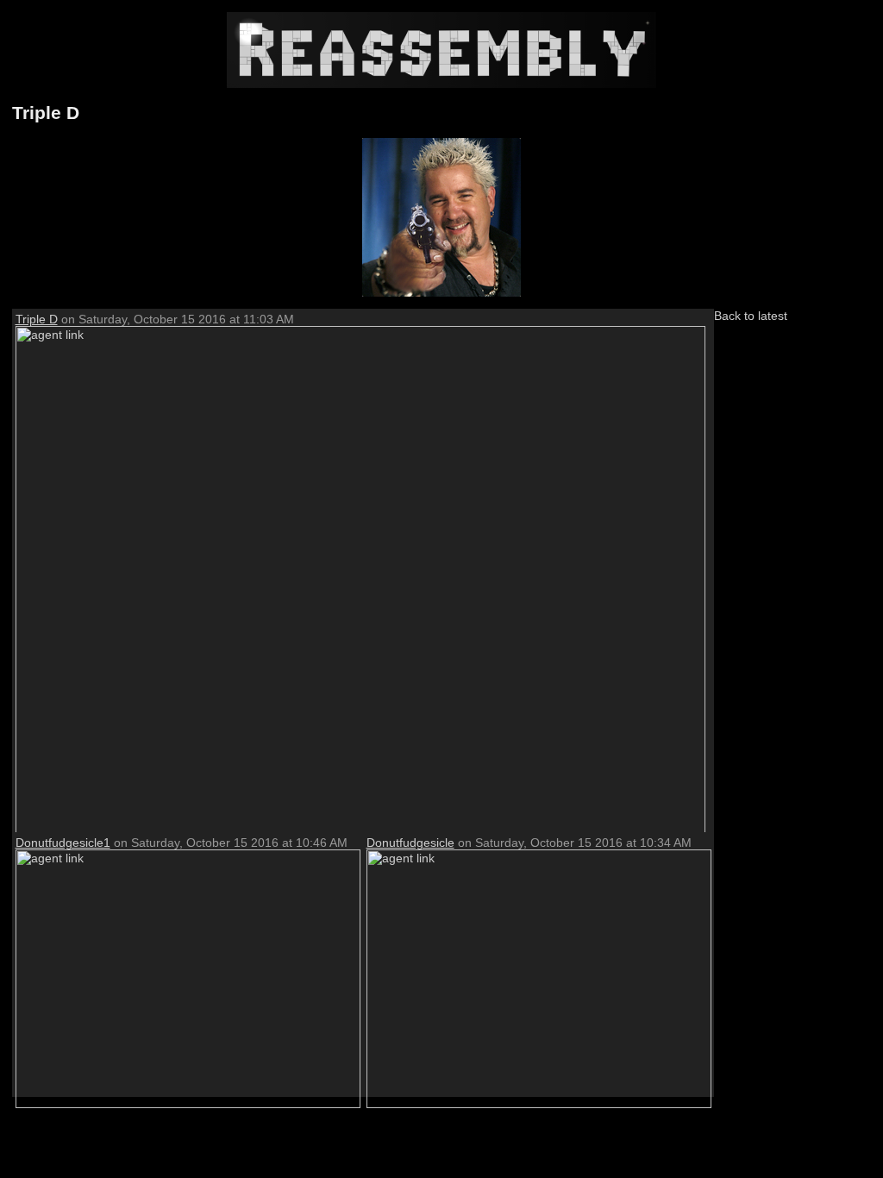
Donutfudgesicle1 (63, 842)
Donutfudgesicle (410, 842)
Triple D (37, 319)
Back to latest (750, 316)
